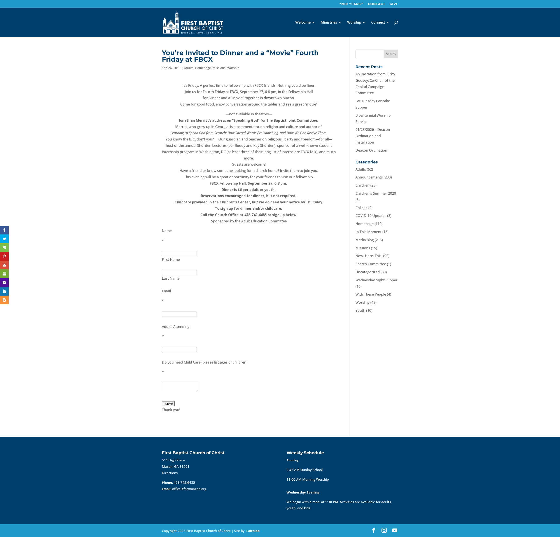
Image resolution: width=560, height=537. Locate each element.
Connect (378, 23)
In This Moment (368, 231)
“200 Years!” (352, 4)
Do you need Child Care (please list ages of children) (204, 362)
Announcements (369, 177)
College (361, 207)
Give (394, 4)
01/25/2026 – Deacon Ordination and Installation (372, 136)
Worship (354, 23)
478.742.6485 (184, 482)
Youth (360, 310)
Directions (170, 473)
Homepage (203, 68)
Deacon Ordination (371, 150)
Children (362, 185)
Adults (188, 68)
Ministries (329, 23)
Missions (219, 68)
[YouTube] (394, 531)
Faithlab (253, 530)
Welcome (303, 23)
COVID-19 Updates (370, 215)
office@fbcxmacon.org (189, 489)
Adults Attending (175, 326)
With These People (370, 294)
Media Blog (364, 239)
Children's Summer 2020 (375, 193)
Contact (376, 4)
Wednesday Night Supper (376, 280)
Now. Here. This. (368, 255)
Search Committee (370, 264)
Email (166, 291)
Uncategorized (367, 272)
